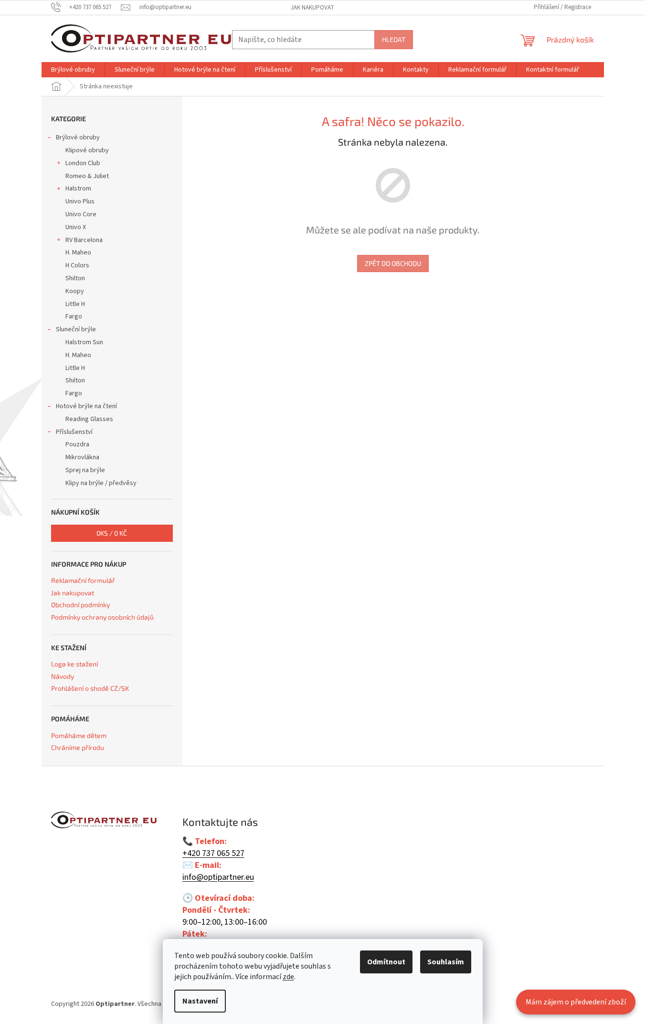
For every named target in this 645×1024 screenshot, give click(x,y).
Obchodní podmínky (80, 604)
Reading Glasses (89, 419)
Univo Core (80, 214)
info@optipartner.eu (218, 877)
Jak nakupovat (312, 7)
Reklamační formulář (83, 580)
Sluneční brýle (76, 329)
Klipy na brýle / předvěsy (101, 483)
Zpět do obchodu (393, 263)
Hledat (393, 39)
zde (288, 976)
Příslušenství (74, 432)
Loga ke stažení (74, 663)
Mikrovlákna (82, 457)
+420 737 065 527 (213, 853)
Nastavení (200, 1001)
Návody (62, 676)
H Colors (77, 265)
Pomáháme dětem (78, 735)
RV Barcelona (84, 240)
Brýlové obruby (78, 137)
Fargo (73, 316)
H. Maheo (78, 252)
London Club (82, 163)
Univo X (75, 227)
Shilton (75, 278)
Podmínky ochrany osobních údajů (102, 617)
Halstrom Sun (84, 342)
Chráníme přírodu (77, 747)
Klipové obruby (87, 150)
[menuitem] (73, 69)
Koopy (74, 291)
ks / (111, 533)
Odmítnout (386, 962)
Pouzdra (77, 444)
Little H (75, 304)
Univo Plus (80, 201)
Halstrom (78, 188)
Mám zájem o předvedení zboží (576, 1002)
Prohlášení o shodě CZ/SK (90, 688)
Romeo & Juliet (87, 176)
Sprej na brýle (85, 470)
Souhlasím (445, 962)
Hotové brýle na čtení (86, 406)
